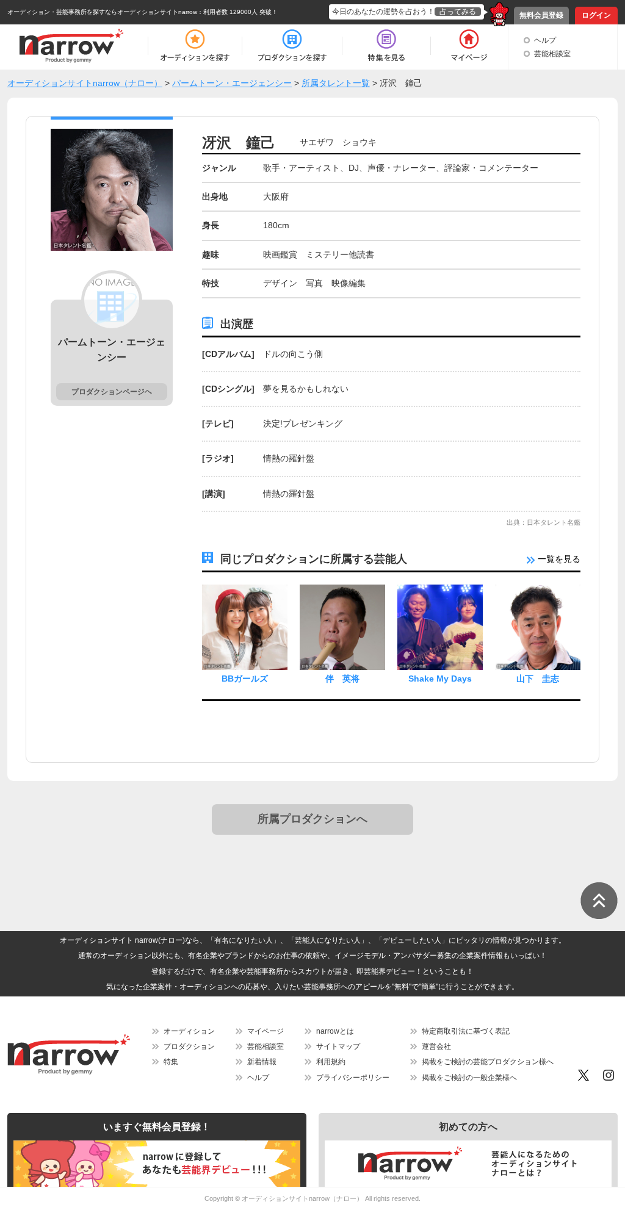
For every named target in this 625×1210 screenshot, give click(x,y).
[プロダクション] (292, 45)
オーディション (189, 1031)
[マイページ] (468, 45)
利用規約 (330, 1061)
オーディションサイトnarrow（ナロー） (302, 1198)
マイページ (265, 1031)
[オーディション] (195, 45)
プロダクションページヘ (111, 391)
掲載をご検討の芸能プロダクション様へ (488, 1061)
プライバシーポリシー (352, 1077)
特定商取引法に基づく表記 (466, 1031)
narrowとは (335, 1031)
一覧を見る (557, 559)
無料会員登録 (541, 15)
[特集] (386, 45)
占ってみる (457, 11)
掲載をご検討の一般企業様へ (469, 1077)
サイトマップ (338, 1046)
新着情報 (261, 1061)
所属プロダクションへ (312, 819)
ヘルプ (545, 40)
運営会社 (436, 1046)
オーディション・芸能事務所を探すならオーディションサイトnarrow (102, 12)
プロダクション (189, 1046)
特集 (171, 1061)
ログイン (596, 15)
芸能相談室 (552, 53)
